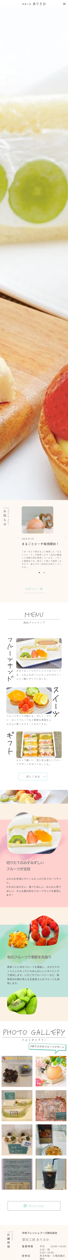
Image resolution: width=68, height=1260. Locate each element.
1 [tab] (39, 572)
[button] (64, 4)
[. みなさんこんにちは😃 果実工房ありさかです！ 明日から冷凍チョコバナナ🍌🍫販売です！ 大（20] (17, 1071)
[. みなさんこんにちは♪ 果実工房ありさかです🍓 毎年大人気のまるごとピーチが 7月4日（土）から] (51, 1071)
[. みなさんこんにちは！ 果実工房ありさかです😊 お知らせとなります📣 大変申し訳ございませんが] (17, 1174)
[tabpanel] (41, 537)
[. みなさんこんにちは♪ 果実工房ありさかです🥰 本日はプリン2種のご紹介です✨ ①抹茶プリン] (17, 1139)
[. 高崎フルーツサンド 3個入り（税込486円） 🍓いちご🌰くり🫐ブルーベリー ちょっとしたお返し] (51, 1105)
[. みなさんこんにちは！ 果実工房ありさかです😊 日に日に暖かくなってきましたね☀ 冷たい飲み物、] (51, 1174)
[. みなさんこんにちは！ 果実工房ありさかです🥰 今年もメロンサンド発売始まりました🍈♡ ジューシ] (17, 1105)
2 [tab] (44, 572)
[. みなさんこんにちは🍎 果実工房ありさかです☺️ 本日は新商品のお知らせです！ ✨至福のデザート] (51, 1139)
